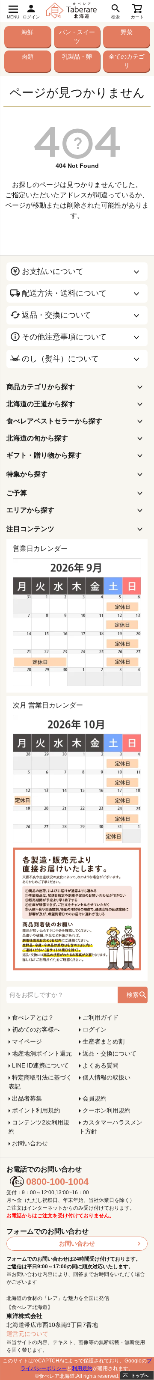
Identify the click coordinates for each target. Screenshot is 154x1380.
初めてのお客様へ (36, 1029)
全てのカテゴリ (127, 61)
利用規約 (82, 1368)
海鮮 (27, 32)
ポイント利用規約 (36, 1110)
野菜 (127, 32)
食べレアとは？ (33, 1017)
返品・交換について (109, 1053)
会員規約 (95, 1098)
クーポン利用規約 (106, 1110)
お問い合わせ (30, 1143)
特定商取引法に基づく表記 (40, 1082)
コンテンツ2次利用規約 (39, 1127)
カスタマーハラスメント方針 (110, 1127)
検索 (133, 994)
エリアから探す (30, 510)
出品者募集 (27, 1098)
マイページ (27, 1041)
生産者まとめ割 (103, 1041)
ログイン (95, 1029)
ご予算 (16, 493)
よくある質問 (100, 1065)
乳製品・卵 (77, 56)
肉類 (27, 56)
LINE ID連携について (40, 1065)
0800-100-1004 (57, 1181)
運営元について (27, 1333)
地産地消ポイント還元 (42, 1053)
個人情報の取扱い (106, 1077)
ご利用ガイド (100, 1017)
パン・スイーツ (77, 37)
